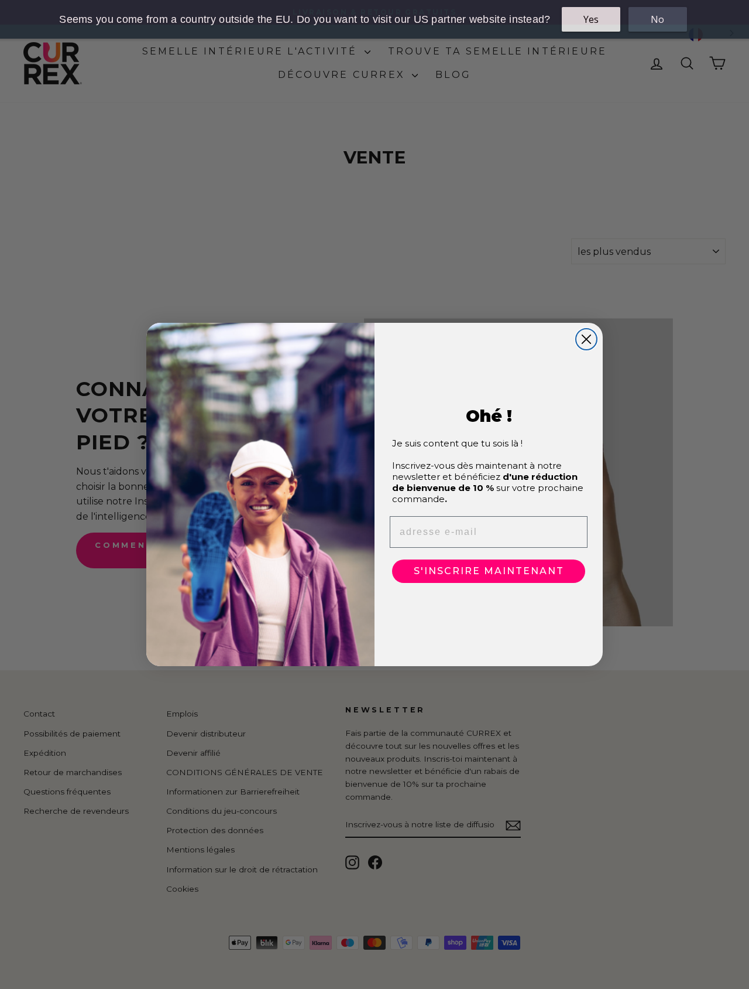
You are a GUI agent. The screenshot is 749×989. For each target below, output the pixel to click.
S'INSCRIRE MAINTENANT (489, 571)
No (657, 19)
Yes (591, 19)
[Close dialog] (586, 339)
